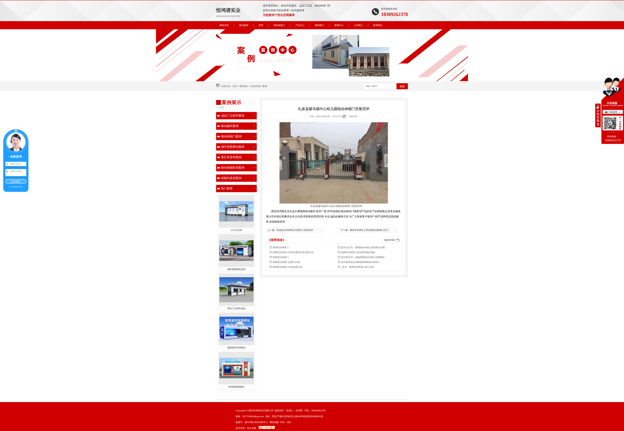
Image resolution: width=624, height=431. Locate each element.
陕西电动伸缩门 (281, 247)
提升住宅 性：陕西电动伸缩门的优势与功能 (363, 247)
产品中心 (300, 25)
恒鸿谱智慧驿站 (236, 386)
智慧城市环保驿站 (236, 347)
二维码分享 (353, 116)
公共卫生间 (236, 230)
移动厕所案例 (230, 126)
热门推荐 (227, 188)
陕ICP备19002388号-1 (256, 422)
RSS (282, 422)
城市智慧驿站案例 (232, 146)
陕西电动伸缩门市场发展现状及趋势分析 (293, 252)
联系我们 (378, 25)
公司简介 (358, 25)
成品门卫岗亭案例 (232, 115)
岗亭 (261, 25)
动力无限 (251, 428)
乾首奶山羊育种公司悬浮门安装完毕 (295, 230)
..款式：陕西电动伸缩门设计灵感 (357, 267)
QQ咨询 (613, 112)
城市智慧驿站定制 (236, 269)
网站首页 (224, 25)
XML (289, 422)
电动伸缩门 (279, 25)
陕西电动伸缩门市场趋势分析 (287, 267)
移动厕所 (243, 25)
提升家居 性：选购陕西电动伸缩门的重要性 (363, 257)
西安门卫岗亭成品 (236, 308)
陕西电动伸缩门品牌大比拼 (286, 262)
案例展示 (319, 25)
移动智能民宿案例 (232, 167)
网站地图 (274, 422)
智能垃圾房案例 (231, 178)
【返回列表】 (389, 240)
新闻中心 (339, 25)
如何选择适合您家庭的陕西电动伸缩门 (360, 262)
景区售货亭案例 (231, 157)
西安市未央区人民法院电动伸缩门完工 (369, 230)
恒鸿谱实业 (228, 12)
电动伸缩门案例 (259, 86)
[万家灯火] (267, 428)
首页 (234, 86)
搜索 (402, 86)
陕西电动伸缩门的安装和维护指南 (358, 252)
